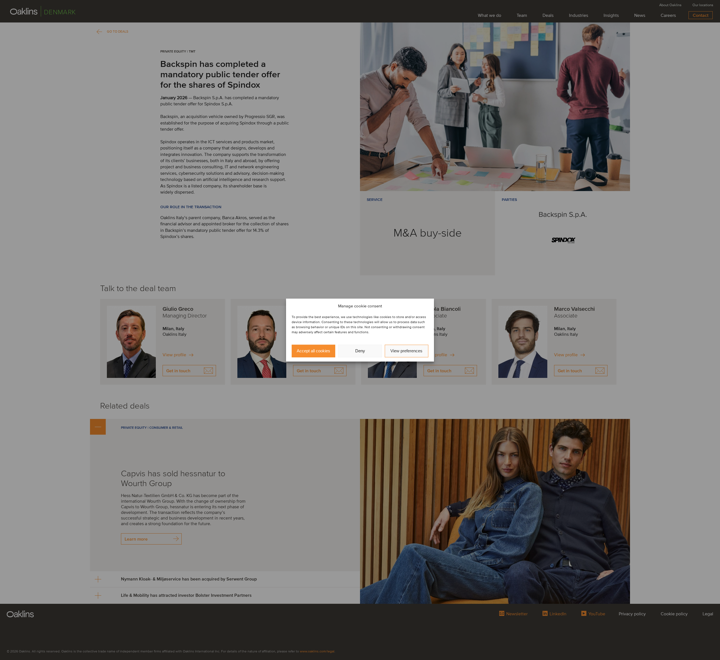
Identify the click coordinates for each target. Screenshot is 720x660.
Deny (360, 350)
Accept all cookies (313, 350)
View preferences (406, 350)
